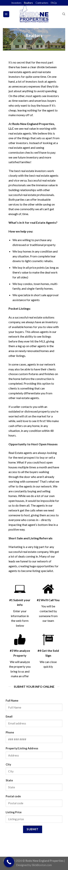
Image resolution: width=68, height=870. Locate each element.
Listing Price (14, 812)
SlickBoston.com (42, 865)
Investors (16, 2)
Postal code (13, 796)
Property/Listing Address (22, 748)
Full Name (12, 700)
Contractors (42, 2)
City (8, 764)
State (9, 780)
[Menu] (6, 14)
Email (9, 716)
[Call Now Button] (9, 862)
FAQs (54, 2)
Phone (10, 732)
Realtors (28, 2)
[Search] (63, 14)
